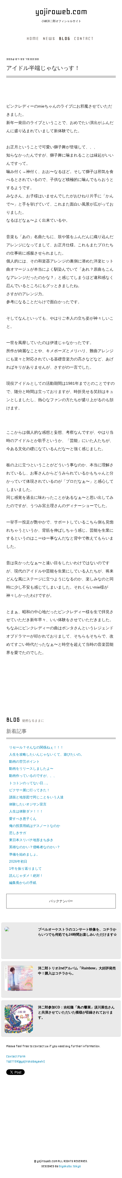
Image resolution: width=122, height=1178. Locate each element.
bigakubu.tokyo (70, 1166)
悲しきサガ (17, 833)
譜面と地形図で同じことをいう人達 (36, 797)
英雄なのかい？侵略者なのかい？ (34, 847)
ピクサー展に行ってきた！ (29, 790)
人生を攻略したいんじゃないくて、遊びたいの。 (46, 754)
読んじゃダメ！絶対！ (26, 876)
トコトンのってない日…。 (29, 783)
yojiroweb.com (61, 11)
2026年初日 (18, 861)
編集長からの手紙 (22, 883)
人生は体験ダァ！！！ (26, 811)
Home (33, 38)
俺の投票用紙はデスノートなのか (34, 826)
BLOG (64, 38)
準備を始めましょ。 (24, 854)
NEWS (49, 38)
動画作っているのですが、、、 (33, 776)
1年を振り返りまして (25, 869)
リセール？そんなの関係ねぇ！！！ (36, 747)
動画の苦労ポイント (24, 762)
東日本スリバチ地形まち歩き (31, 840)
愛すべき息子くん (22, 819)
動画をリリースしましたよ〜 (31, 769)
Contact (84, 38)
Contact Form (15, 1056)
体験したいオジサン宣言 (28, 804)
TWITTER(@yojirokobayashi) (25, 1061)
